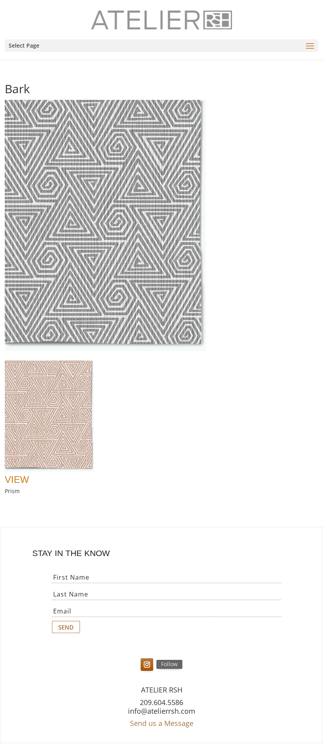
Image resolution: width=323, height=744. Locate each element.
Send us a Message (161, 723)
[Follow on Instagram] (147, 664)
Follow (169, 664)
